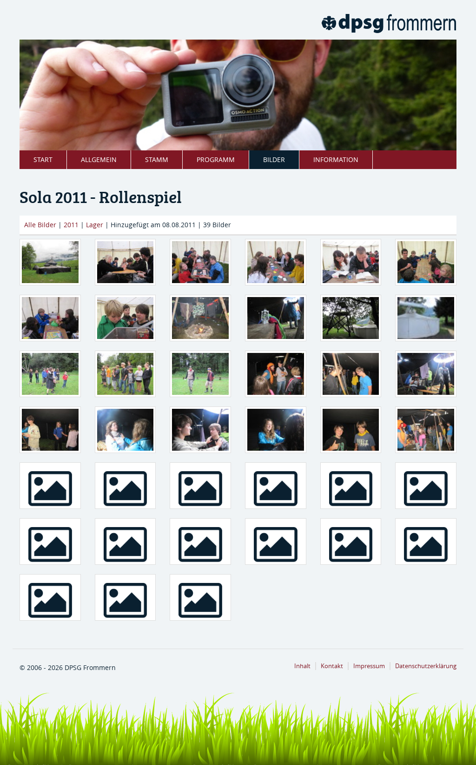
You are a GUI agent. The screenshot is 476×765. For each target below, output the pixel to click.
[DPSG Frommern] (388, 23)
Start (43, 159)
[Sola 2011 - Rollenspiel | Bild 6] (50, 318)
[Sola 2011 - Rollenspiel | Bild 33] (275, 541)
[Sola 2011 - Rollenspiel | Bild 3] (275, 262)
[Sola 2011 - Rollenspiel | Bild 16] (351, 374)
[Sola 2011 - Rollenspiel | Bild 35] (425, 541)
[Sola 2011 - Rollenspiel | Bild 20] (200, 430)
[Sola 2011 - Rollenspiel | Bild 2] (200, 262)
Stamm (156, 159)
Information (335, 159)
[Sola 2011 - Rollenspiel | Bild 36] (50, 597)
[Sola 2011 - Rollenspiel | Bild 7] (125, 318)
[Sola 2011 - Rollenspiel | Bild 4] (351, 262)
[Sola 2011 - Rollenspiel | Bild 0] (50, 262)
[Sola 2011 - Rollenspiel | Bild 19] (125, 430)
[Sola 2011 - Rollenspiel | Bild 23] (425, 430)
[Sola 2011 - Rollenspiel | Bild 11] (425, 318)
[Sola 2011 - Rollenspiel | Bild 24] (50, 486)
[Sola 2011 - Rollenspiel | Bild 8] (200, 318)
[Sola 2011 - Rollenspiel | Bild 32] (200, 541)
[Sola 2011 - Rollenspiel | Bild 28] (351, 486)
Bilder (274, 159)
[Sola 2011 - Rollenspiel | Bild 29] (425, 486)
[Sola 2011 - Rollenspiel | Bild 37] (125, 597)
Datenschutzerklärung (425, 666)
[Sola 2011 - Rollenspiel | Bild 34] (351, 541)
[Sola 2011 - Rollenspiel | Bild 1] (125, 262)
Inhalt (302, 666)
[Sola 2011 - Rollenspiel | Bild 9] (275, 318)
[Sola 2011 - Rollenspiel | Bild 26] (200, 486)
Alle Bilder (40, 224)
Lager (94, 224)
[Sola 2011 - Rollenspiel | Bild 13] (125, 374)
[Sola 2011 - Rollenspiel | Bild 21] (275, 430)
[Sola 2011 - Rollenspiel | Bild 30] (50, 541)
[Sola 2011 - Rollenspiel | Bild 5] (425, 262)
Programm (216, 159)
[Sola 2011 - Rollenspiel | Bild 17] (425, 374)
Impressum (369, 666)
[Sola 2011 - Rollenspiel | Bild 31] (125, 541)
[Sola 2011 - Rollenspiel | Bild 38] (200, 597)
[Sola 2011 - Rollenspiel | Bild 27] (275, 486)
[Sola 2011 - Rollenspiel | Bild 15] (275, 374)
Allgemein (99, 159)
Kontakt (332, 666)
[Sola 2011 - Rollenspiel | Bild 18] (50, 430)
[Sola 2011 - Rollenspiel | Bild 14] (200, 374)
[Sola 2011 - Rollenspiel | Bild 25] (125, 486)
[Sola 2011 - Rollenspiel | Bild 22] (351, 430)
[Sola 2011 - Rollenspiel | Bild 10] (351, 318)
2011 (71, 224)
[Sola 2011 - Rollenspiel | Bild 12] (50, 374)
